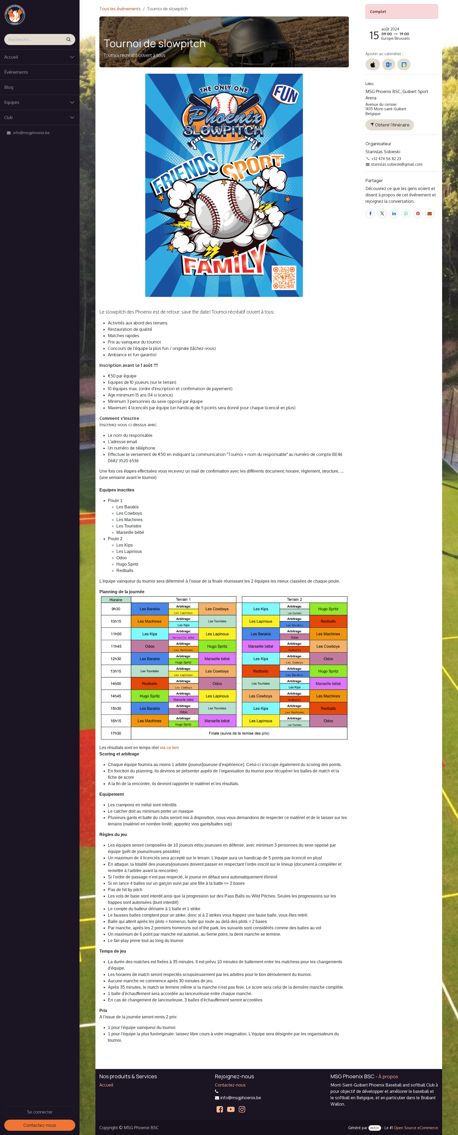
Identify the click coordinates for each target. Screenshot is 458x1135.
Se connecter (39, 1112)
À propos (388, 1076)
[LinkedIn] (394, 213)
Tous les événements (120, 8)
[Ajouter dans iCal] (372, 64)
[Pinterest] (418, 213)
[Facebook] (370, 213)
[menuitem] (40, 72)
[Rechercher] (68, 39)
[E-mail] (430, 213)
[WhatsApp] (406, 213)
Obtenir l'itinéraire (391, 125)
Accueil (106, 1085)
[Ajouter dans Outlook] (388, 64)
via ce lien (169, 747)
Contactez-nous (39, 1125)
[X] (382, 213)
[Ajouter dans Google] (403, 64)
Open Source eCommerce (416, 1127)
